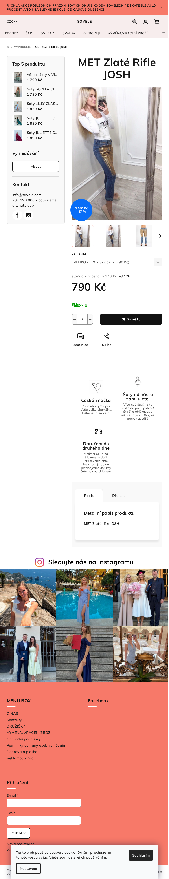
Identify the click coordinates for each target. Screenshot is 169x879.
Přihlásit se (18, 833)
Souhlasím (141, 855)
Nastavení (28, 868)
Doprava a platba (22, 752)
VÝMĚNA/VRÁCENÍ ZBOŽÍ (29, 732)
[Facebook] (17, 215)
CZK (10, 22)
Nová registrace (21, 844)
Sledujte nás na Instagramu (91, 562)
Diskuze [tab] (119, 495)
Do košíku (133, 319)
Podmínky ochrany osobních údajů (36, 745)
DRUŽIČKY (16, 726)
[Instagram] (28, 215)
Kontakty (14, 720)
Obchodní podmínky (24, 739)
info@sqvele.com (27, 195)
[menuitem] (11, 33)
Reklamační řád (20, 758)
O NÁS (12, 713)
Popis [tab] (89, 495)
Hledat (36, 166)
